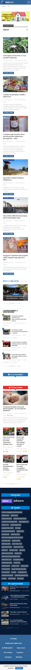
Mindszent (13, 550)
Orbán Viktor (6, 559)
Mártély (18, 553)
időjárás (20, 531)
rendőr (17, 562)
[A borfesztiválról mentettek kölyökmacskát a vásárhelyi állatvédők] (6, 344)
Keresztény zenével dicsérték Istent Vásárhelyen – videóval (16, 297)
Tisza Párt (6, 569)
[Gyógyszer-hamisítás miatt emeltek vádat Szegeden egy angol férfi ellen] (15, 245)
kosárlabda (6, 540)
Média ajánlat (8, 648)
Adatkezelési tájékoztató (13, 643)
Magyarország (7, 547)
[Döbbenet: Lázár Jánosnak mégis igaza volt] (5, 589)
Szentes (24, 566)
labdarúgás (6, 543)
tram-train (5, 572)
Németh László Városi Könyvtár (11, 556)
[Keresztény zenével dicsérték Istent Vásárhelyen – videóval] (15, 292)
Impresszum (21, 648)
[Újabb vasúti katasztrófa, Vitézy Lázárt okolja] (5, 605)
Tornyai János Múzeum (19, 569)
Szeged (15, 566)
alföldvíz (5, 515)
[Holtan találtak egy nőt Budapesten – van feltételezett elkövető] (5, 597)
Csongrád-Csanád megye (9, 521)
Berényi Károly (7, 518)
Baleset (14, 515)
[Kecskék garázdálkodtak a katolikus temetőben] (8, 459)
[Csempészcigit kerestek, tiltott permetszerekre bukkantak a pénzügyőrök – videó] (15, 124)
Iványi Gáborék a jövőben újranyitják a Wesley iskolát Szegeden (19, 356)
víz (4, 578)
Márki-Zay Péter (7, 553)
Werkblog (19, 657)
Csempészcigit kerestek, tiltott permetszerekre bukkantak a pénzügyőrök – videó (14, 136)
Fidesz (5, 525)
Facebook (20, 652)
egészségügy (23, 521)
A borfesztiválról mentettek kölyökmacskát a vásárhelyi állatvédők (19, 344)
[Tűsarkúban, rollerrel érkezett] (5, 614)
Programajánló (7, 562)
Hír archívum (8, 652)
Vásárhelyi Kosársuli (21, 575)
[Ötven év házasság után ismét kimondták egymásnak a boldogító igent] (8, 431)
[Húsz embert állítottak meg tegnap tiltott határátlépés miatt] (15, 205)
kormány (5, 534)
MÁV (22, 550)
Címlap (15, 294)
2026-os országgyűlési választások (12, 512)
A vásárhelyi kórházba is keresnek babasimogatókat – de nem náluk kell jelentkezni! (14, 408)
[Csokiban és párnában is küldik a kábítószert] (15, 84)
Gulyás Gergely (16, 525)
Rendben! (19, 668)
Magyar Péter (18, 547)
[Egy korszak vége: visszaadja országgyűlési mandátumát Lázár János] (22, 459)
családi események (20, 518)
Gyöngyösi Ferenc (7, 528)
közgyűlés (16, 540)
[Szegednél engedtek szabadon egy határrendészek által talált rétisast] (6, 318)
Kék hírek (7, 38)
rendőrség (6, 566)
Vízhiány (11, 578)
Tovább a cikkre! (8, 73)
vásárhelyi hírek (7, 575)
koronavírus (15, 534)
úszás (20, 578)
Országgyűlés (18, 559)
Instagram (8, 657)
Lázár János (17, 543)
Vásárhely (22, 572)
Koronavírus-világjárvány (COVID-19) (12, 537)
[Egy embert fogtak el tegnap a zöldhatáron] (15, 167)
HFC (18, 528)
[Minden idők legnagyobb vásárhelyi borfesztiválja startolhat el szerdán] (22, 431)
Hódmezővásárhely (8, 531)
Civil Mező (7, 391)
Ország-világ (8, 160)
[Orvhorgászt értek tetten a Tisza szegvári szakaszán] (15, 45)
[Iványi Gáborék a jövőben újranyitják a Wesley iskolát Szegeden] (6, 356)
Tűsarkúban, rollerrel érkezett (18, 612)
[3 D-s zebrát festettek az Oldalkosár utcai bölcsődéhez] (5, 622)
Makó (4, 550)
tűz (14, 572)
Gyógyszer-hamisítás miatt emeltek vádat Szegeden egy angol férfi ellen (15, 257)
